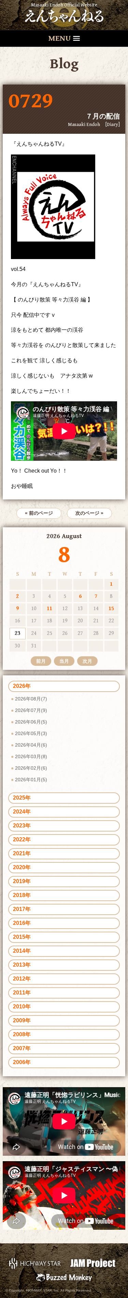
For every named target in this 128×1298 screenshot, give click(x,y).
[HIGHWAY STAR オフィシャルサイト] (35, 1263)
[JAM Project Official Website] (93, 1263)
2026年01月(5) (31, 779)
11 (49, 608)
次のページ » (89, 513)
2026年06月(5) (31, 722)
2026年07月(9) (31, 710)
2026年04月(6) (31, 745)
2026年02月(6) (31, 768)
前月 (41, 661)
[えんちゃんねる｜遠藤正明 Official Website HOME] (64, 15)
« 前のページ (39, 513)
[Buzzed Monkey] (64, 1277)
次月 (87, 661)
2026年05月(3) (31, 733)
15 (111, 608)
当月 (64, 661)
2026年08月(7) (31, 698)
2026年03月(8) (31, 756)
